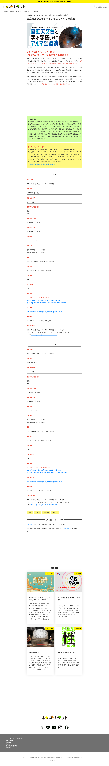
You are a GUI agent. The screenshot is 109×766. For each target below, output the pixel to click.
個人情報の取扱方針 (11, 746)
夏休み (30, 512)
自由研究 (38, 512)
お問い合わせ (9, 740)
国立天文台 (46, 512)
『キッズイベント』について (14, 739)
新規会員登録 (68, 529)
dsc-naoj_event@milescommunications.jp (44, 335)
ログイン (29, 525)
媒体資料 (8, 747)
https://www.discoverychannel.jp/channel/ (42, 164)
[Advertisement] (54, 103)
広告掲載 (8, 742)
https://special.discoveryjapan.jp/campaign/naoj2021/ (44, 312)
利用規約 (8, 744)
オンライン (56, 512)
